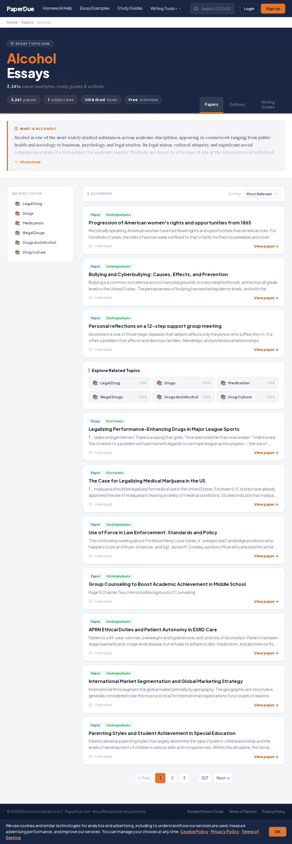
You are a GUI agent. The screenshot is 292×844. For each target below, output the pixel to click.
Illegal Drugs (30, 232)
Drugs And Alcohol (35, 242)
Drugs (24, 213)
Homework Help (57, 8)
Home (12, 22)
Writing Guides (268, 104)
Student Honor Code (205, 811)
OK (278, 831)
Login (249, 8)
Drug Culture (30, 252)
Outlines (237, 104)
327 (204, 777)
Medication (29, 223)
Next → (223, 777)
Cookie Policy (194, 831)
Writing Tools (163, 8)
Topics (27, 22)
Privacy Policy (225, 831)
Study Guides (130, 8)
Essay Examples (95, 8)
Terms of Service (243, 811)
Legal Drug (28, 203)
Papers (211, 104)
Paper (20, 9)
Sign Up (273, 8)
